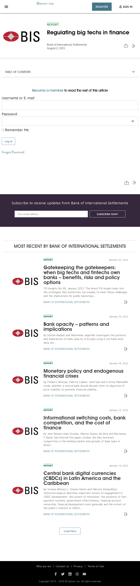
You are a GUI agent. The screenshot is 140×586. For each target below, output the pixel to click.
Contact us (62, 566)
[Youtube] (84, 574)
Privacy (78, 566)
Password (9, 114)
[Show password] (132, 121)
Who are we (43, 566)
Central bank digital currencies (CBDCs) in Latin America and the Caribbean (82, 478)
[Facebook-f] (55, 574)
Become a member (47, 90)
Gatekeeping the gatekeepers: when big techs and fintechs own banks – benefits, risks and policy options (82, 274)
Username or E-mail (18, 98)
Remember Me (16, 130)
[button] (6, 6)
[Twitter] (63, 574)
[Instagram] (77, 574)
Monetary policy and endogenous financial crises (83, 373)
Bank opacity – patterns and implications (76, 326)
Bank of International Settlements (67, 44)
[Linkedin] (70, 574)
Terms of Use (95, 566)
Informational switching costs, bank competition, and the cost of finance (84, 423)
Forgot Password (13, 152)
